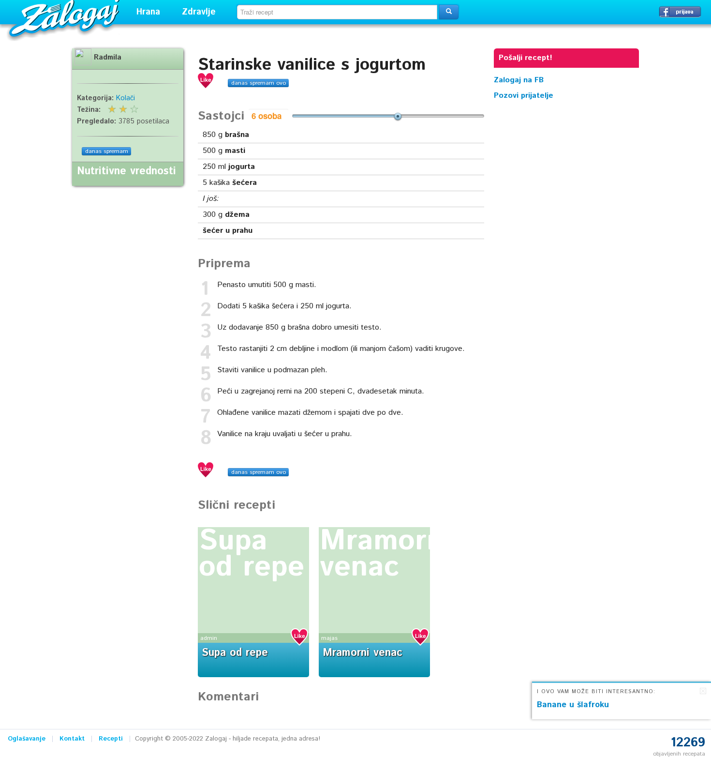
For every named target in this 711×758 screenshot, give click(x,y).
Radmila (107, 57)
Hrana (148, 12)
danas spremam (106, 151)
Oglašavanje (26, 738)
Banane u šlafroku (573, 705)
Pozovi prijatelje (523, 95)
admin (208, 638)
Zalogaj (65, 17)
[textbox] (337, 12)
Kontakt (72, 738)
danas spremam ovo (258, 83)
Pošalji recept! (525, 57)
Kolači (125, 98)
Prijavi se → (680, 11)
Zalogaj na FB (519, 80)
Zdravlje (199, 12)
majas (329, 638)
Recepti (111, 738)
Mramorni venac (386, 554)
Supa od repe (251, 554)
